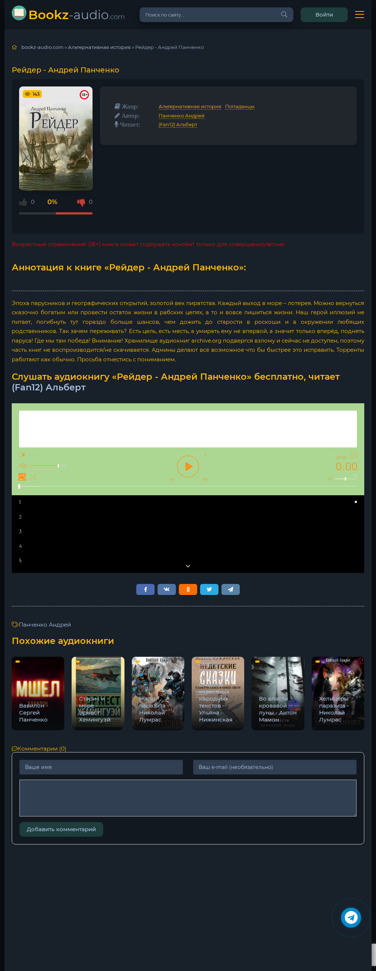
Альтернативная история (190, 106)
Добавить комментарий (61, 829)
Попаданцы (239, 106)
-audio (76, 14)
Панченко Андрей (182, 115)
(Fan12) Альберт (178, 124)
